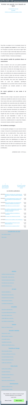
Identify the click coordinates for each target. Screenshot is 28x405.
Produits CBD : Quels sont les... (8, 277)
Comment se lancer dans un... (8, 374)
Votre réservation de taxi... (7, 351)
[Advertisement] (14, 27)
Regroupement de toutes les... (8, 294)
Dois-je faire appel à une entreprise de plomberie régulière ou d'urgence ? (13, 203)
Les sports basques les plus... (8, 356)
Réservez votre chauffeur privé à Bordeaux (14, 219)
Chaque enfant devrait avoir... (8, 359)
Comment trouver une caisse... (8, 297)
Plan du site (4, 237)
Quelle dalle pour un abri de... (8, 318)
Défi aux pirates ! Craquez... (7, 336)
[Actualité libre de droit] (14, 1)
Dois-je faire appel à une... (7, 315)
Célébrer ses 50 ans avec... (7, 386)
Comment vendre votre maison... (8, 279)
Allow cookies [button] (19, 400)
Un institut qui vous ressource (8, 282)
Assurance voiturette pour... (7, 309)
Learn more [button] (13, 397)
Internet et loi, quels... (6, 333)
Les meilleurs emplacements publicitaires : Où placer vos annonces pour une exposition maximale (13, 210)
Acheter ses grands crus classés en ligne (13, 11)
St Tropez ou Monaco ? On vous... (9, 353)
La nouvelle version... (6, 339)
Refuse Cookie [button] (8, 400)
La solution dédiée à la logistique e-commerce (12, 214)
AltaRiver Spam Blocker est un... (8, 344)
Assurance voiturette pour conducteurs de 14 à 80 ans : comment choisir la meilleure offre (13, 195)
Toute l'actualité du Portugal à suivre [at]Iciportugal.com (12, 223)
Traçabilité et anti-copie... (7, 342)
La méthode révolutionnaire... (8, 303)
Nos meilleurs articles (6, 234)
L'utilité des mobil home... (7, 362)
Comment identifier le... (6, 291)
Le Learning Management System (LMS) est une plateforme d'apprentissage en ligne (13, 199)
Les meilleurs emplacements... (8, 321)
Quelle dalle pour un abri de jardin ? (12, 205)
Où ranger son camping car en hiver (12, 216)
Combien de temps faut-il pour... (8, 274)
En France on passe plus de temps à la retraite (21, 186)
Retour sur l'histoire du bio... (7, 327)
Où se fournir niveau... (6, 377)
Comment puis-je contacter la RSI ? (12, 225)
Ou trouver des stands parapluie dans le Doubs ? (5, 186)
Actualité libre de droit (13, 8)
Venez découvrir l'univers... (7, 300)
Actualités (13, 10)
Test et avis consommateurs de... (8, 380)
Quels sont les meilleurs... (7, 368)
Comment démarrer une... (7, 285)
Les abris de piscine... (6, 371)
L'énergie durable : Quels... (7, 389)
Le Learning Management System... (9, 312)
